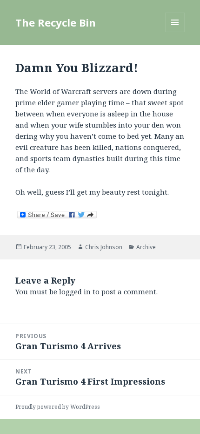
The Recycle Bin (55, 22)
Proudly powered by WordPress (57, 407)
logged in (75, 291)
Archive (146, 247)
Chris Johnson (103, 247)
